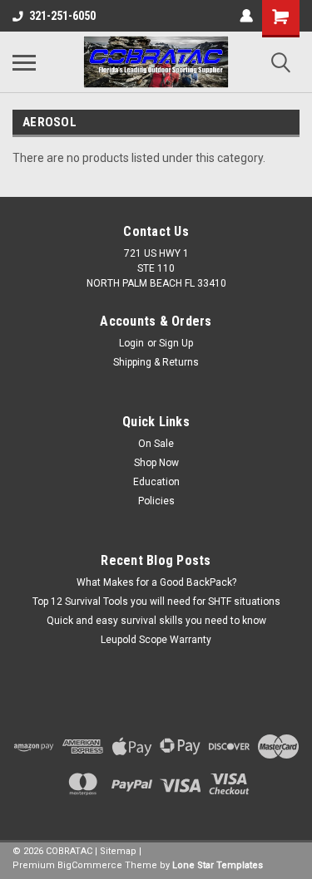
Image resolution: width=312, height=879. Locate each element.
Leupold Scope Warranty (156, 640)
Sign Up (176, 343)
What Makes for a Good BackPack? (156, 582)
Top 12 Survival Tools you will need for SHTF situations (156, 601)
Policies (156, 501)
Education (156, 482)
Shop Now (156, 463)
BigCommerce (89, 865)
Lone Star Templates (217, 865)
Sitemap (118, 851)
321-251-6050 (62, 15)
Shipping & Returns (156, 362)
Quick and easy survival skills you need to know (156, 620)
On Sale (156, 443)
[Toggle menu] (24, 62)
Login (131, 343)
